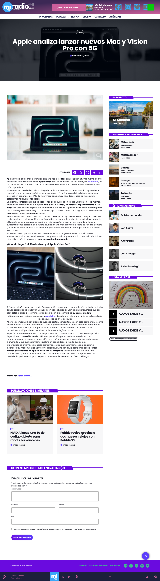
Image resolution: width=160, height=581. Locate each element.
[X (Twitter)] (131, 566)
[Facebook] (118, 7)
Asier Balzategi (129, 266)
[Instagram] (128, 7)
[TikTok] (136, 566)
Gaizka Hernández (131, 215)
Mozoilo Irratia (25, 376)
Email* (61, 505)
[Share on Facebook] (75, 172)
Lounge (125, 180)
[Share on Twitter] (81, 172)
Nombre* (14, 505)
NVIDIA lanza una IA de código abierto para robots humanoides (27, 436)
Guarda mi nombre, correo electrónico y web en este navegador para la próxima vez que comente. (55, 529)
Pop (115, 115)
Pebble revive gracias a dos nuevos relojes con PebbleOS (77, 436)
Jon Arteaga (128, 253)
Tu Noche (126, 193)
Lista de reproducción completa (123, 339)
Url (12, 516)
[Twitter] (137, 7)
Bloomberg (93, 181)
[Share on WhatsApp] (87, 172)
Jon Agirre (127, 228)
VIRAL (80, 32)
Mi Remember (129, 155)
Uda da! (125, 167)
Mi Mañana (121, 120)
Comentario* (16, 489)
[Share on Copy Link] (100, 172)
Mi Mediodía (128, 142)
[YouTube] (126, 566)
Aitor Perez (127, 240)
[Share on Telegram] (94, 172)
